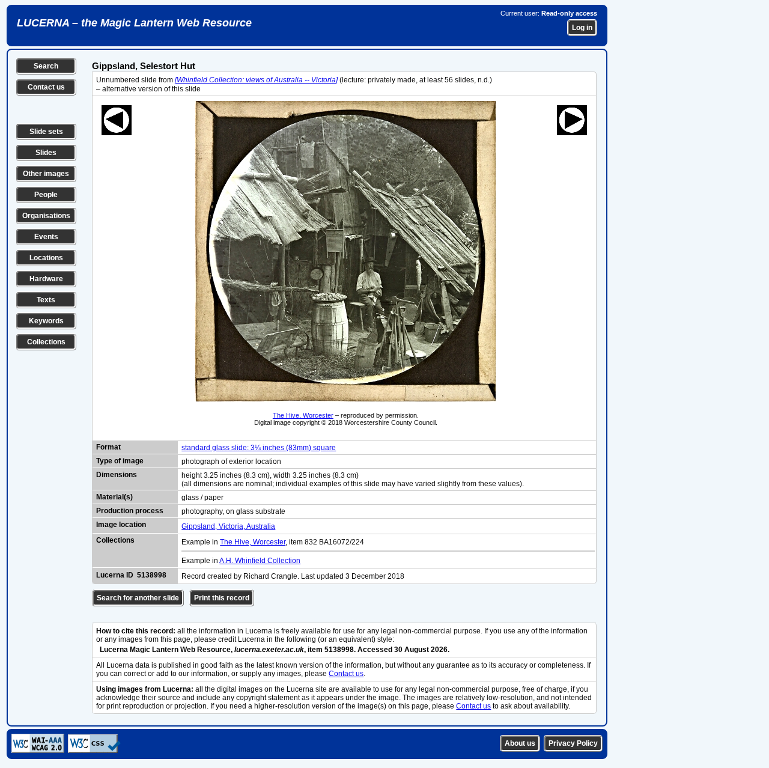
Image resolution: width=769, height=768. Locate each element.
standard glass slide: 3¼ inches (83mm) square (258, 447)
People (46, 194)
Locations (46, 258)
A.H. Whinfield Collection (259, 560)
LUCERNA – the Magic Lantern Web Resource (134, 23)
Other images (46, 173)
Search (46, 66)
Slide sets (46, 131)
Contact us (46, 87)
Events (46, 237)
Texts (46, 300)
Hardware (46, 279)
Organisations (46, 216)
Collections (46, 342)
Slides (45, 152)
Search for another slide (138, 598)
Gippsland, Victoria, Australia (228, 526)
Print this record (221, 598)
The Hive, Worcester (303, 415)
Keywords (46, 321)
